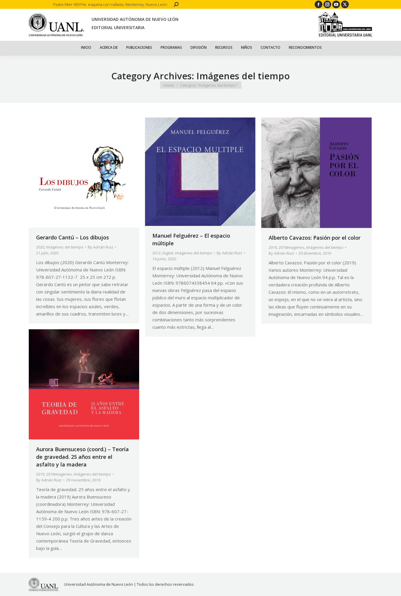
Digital (167, 253)
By (100, 247)
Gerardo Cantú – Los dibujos (72, 237)
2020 (40, 247)
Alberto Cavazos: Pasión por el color (314, 237)
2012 (156, 253)
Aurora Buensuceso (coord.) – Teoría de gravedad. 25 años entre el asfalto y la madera (82, 457)
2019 (273, 247)
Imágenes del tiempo (64, 247)
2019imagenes (291, 247)
